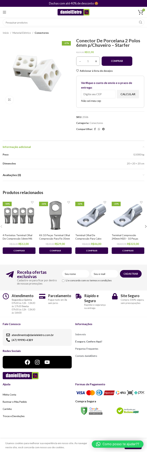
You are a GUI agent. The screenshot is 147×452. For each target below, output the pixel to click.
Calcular (127, 94)
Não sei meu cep (91, 100)
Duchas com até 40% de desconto (71, 3)
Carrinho (7, 409)
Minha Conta (9, 394)
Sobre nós (80, 334)
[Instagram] (37, 362)
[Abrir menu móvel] (4, 12)
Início (6, 32)
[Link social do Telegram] (103, 129)
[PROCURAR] (140, 22)
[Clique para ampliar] (9, 100)
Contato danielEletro (86, 355)
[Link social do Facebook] (95, 129)
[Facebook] (27, 362)
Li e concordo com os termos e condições (89, 280)
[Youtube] (47, 362)
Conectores (42, 32)
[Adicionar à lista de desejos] (32, 202)
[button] (117, 444)
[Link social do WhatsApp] (99, 129)
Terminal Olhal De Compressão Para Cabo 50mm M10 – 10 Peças (88, 239)
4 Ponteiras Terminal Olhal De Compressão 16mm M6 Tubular (17, 239)
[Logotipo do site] (74, 11)
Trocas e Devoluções (14, 416)
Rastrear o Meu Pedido (15, 401)
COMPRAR (117, 61)
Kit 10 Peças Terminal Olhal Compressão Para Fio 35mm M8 (54, 239)
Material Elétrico (22, 32)
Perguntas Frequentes (86, 348)
